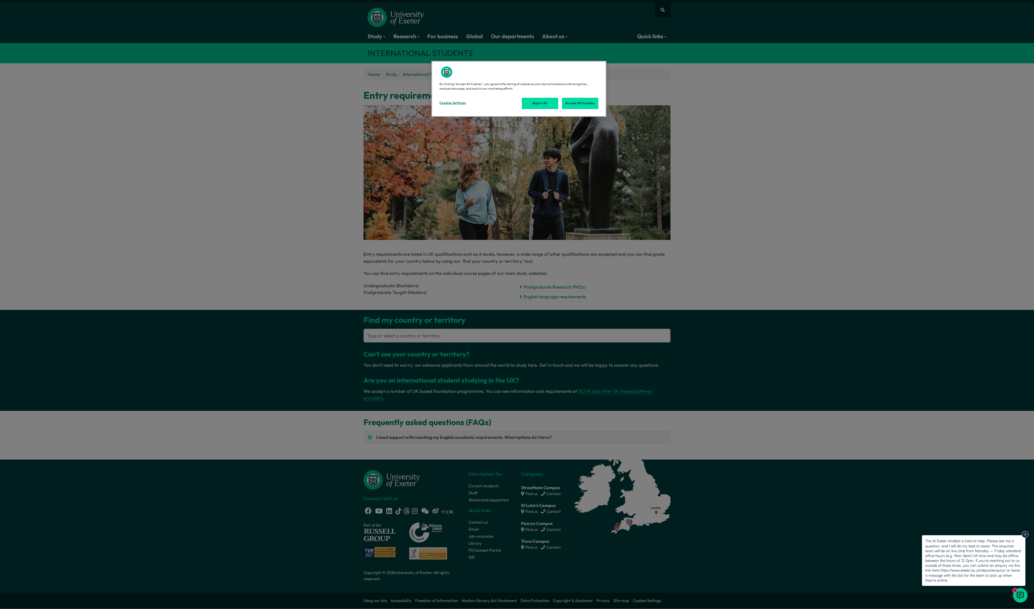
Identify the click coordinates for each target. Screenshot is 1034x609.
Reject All (540, 103)
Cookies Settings (452, 103)
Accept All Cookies (580, 103)
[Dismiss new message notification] (1025, 534)
